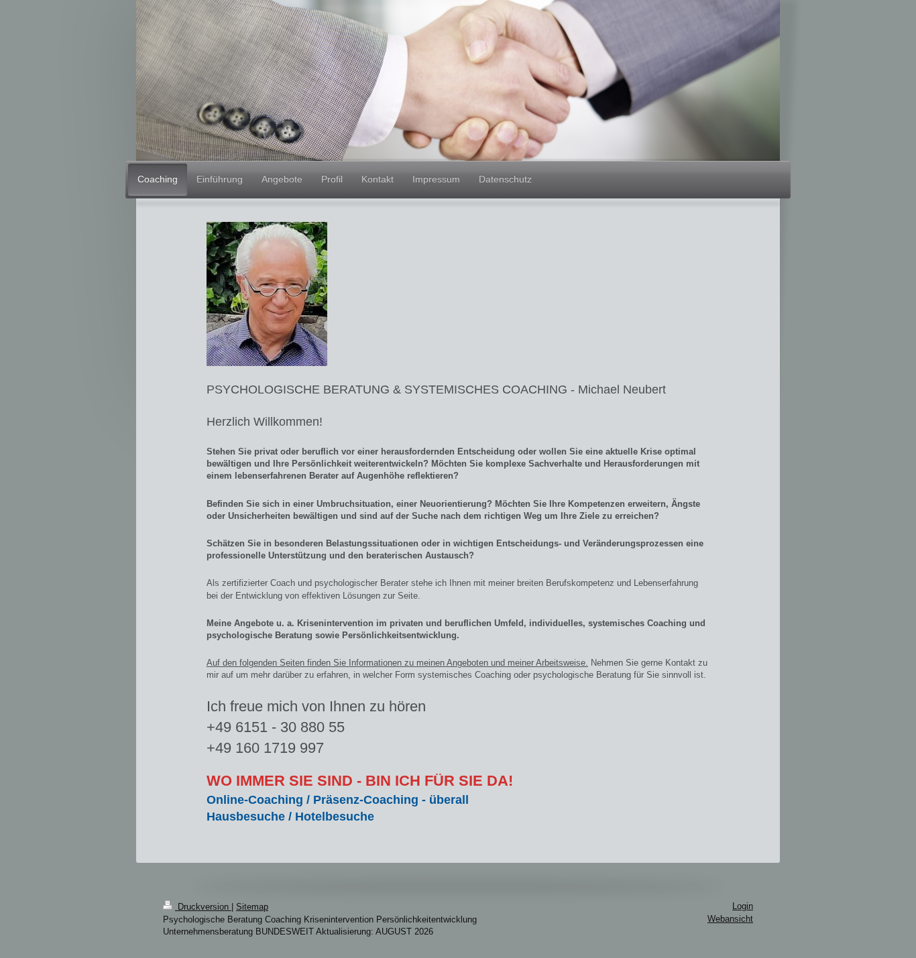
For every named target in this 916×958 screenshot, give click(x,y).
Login (742, 906)
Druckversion (203, 907)
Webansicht (730, 919)
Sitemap (252, 907)
